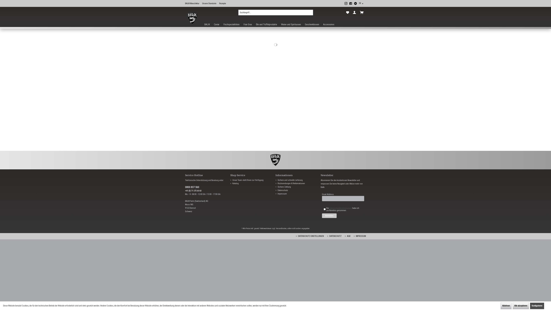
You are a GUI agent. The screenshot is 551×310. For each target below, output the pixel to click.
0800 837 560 (192, 187)
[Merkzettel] (348, 13)
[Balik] (192, 18)
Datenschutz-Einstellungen (311, 236)
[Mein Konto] (355, 12)
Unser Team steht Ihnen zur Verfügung (247, 180)
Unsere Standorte (209, 3)
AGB (348, 236)
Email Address (328, 194)
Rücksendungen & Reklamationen (291, 183)
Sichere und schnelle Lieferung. (290, 180)
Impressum (282, 194)
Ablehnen (506, 306)
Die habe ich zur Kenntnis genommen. (342, 209)
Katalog (235, 183)
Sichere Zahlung (284, 187)
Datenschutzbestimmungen (340, 208)
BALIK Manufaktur (192, 3)
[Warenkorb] (362, 12)
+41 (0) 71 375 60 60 (193, 191)
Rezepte (222, 3)
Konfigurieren (537, 306)
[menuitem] (275, 14)
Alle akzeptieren (520, 306)
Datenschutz (282, 190)
